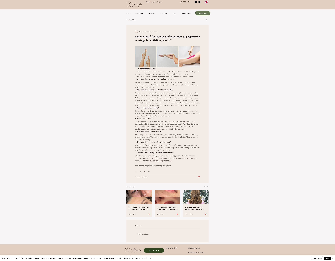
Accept (327, 258)
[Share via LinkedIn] (144, 171)
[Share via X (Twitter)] (140, 171)
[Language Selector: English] (204, 2)
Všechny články (131, 20)
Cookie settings (317, 258)
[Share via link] (149, 171)
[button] (206, 19)
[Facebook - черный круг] (196, 2)
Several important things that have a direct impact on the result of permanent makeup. (139, 208)
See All (207, 186)
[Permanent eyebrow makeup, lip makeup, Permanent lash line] (167, 197)
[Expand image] (145, 56)
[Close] (333, 258)
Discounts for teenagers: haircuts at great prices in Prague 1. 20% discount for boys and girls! (194, 208)
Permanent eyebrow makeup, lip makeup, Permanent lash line (167, 208)
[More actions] (199, 32)
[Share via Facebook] (136, 171)
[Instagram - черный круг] (199, 2)
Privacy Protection (146, 258)
